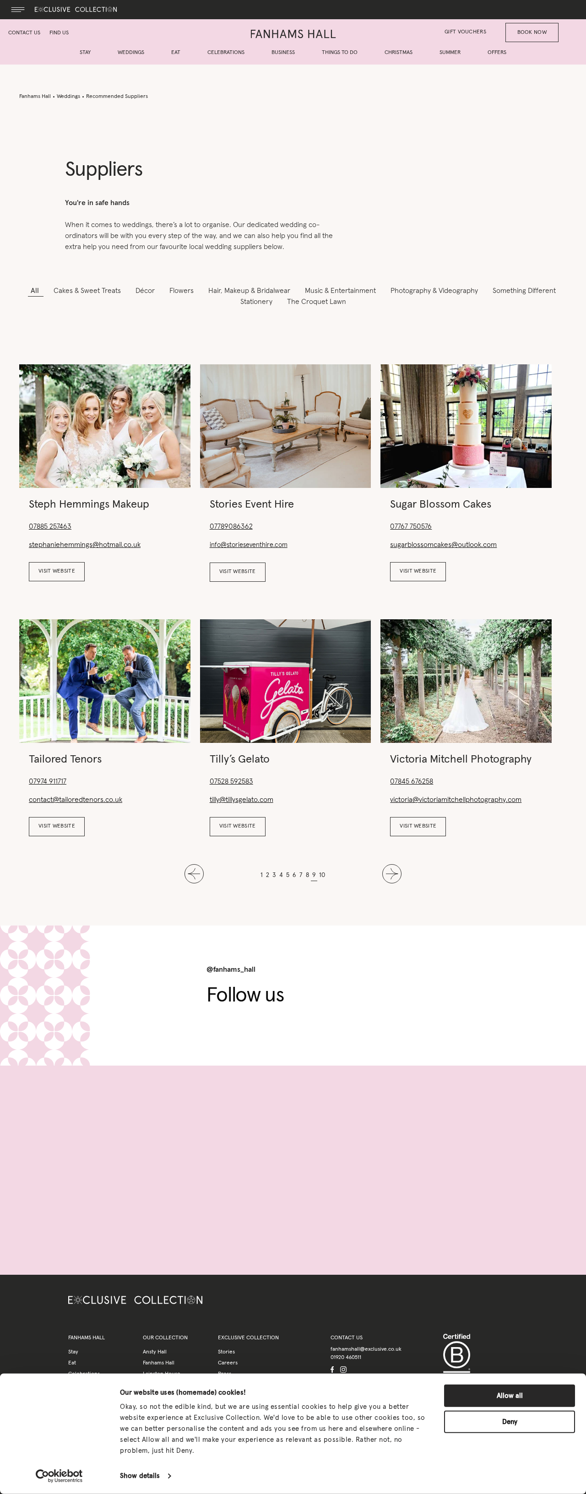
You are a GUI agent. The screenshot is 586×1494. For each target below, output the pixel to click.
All (36, 290)
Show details (140, 1475)
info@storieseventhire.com (249, 544)
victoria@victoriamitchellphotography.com (455, 799)
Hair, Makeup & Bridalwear (250, 290)
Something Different (524, 290)
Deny (509, 1421)
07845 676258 (411, 781)
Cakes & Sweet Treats (88, 290)
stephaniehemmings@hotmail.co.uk (85, 544)
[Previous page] (194, 875)
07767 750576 (411, 526)
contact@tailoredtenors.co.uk (75, 799)
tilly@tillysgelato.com (241, 799)
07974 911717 (47, 781)
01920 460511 (346, 1357)
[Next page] (392, 875)
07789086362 (231, 526)
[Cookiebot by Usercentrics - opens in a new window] (59, 1476)
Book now (532, 32)
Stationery (257, 301)
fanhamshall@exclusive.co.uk (366, 1349)
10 (322, 875)
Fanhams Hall (35, 96)
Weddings (68, 96)
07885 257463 (50, 526)
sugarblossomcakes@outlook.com (443, 544)
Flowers (182, 290)
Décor (146, 290)
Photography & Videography (435, 290)
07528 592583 (231, 781)
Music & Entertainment (341, 290)
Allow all (510, 1395)
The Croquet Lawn (316, 301)
